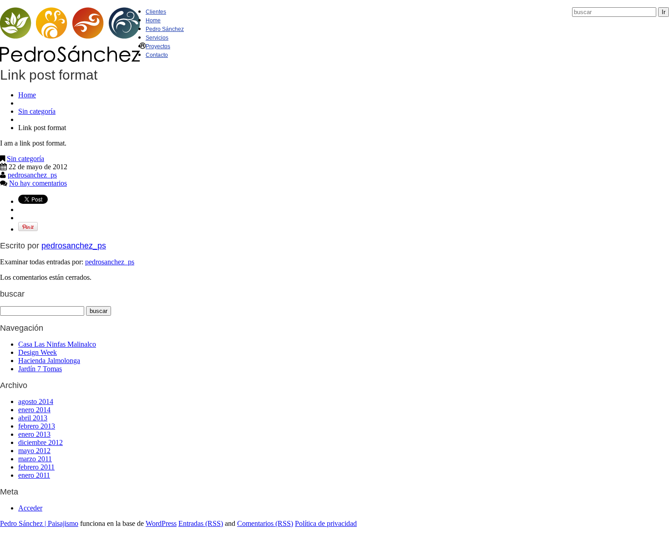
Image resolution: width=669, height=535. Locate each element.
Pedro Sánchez (165, 29)
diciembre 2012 (40, 442)
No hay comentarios (38, 183)
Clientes (156, 12)
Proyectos (158, 46)
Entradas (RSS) (200, 523)
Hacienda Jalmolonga (49, 360)
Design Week (37, 352)
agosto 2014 (35, 401)
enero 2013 (34, 434)
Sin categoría (37, 111)
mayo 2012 (34, 450)
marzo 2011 (35, 459)
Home (153, 20)
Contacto (157, 55)
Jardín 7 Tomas (40, 369)
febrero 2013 (36, 426)
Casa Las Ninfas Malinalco (57, 344)
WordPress (161, 523)
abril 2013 (32, 418)
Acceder (30, 508)
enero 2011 (34, 475)
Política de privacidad (326, 523)
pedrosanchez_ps (32, 175)
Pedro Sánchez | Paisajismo (39, 523)
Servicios (157, 38)
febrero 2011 (36, 467)
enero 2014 (34, 410)
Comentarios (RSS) (265, 523)
